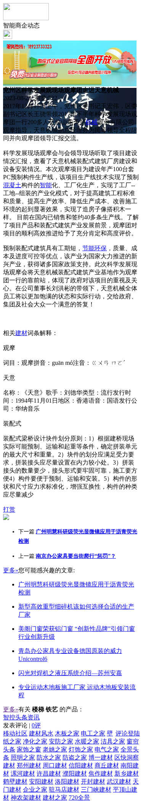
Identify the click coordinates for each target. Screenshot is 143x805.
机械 (91, 122)
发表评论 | (22, 725)
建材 (21, 333)
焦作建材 (100, 773)
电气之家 (107, 749)
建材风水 (41, 733)
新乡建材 (126, 773)
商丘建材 (107, 765)
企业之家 (35, 789)
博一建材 (100, 757)
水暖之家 (87, 741)
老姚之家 (55, 749)
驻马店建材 (64, 789)
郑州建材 (29, 765)
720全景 (79, 797)
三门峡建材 (96, 789)
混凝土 (12, 185)
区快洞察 (126, 757)
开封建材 (93, 781)
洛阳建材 (67, 781)
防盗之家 (75, 757)
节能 (88, 248)
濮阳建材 (75, 773)
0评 (36, 725)
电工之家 (93, 733)
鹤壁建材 (15, 781)
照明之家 (23, 757)
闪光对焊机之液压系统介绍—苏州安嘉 (70, 673)
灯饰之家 (81, 749)
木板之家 (67, 733)
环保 (101, 248)
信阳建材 (81, 765)
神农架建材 (26, 797)
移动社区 (15, 733)
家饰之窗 (29, 749)
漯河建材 (23, 773)
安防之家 (61, 741)
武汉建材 (119, 781)
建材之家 (55, 797)
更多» (10, 570)
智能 (46, 185)
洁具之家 (113, 741)
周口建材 (55, 765)
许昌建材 (49, 773)
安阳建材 (41, 781)
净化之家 (35, 741)
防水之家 (49, 757)
